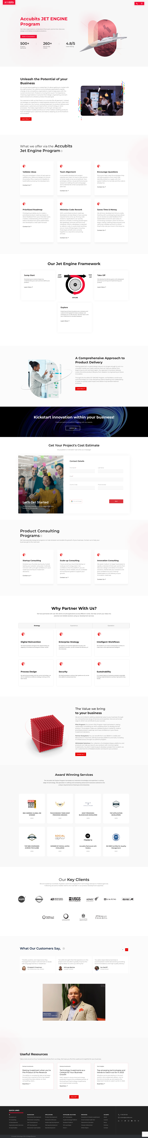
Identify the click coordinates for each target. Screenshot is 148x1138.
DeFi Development (32, 1122)
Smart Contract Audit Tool (88, 1119)
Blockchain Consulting (33, 1119)
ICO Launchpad (67, 1125)
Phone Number (102, 484)
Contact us (26, 575)
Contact (106, 1127)
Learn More (25, 119)
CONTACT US (72, 428)
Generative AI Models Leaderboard (90, 1117)
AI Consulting (12, 1119)
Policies (106, 1125)
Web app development (51, 1125)
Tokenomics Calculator (87, 1122)
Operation (111, 625)
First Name (73, 468)
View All (73, 1097)
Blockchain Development (34, 1117)
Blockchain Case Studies (33, 1127)
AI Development (13, 1122)
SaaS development (50, 1127)
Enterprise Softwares (50, 1119)
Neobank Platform (68, 1122)
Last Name (101, 468)
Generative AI (12, 1117)
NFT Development (32, 1125)
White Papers (84, 1127)
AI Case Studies (13, 1127)
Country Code (73, 484)
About (105, 1117)
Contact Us (26, 185)
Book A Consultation (28, 36)
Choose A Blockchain (86, 1125)
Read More (25, 1084)
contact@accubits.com (126, 1117)
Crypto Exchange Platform (70, 1119)
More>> (65, 1127)
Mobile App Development (52, 1122)
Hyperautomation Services (16, 1125)
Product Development (51, 1117)
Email (71, 476)
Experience (74, 625)
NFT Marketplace (67, 1117)
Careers (106, 1119)
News (105, 1122)
